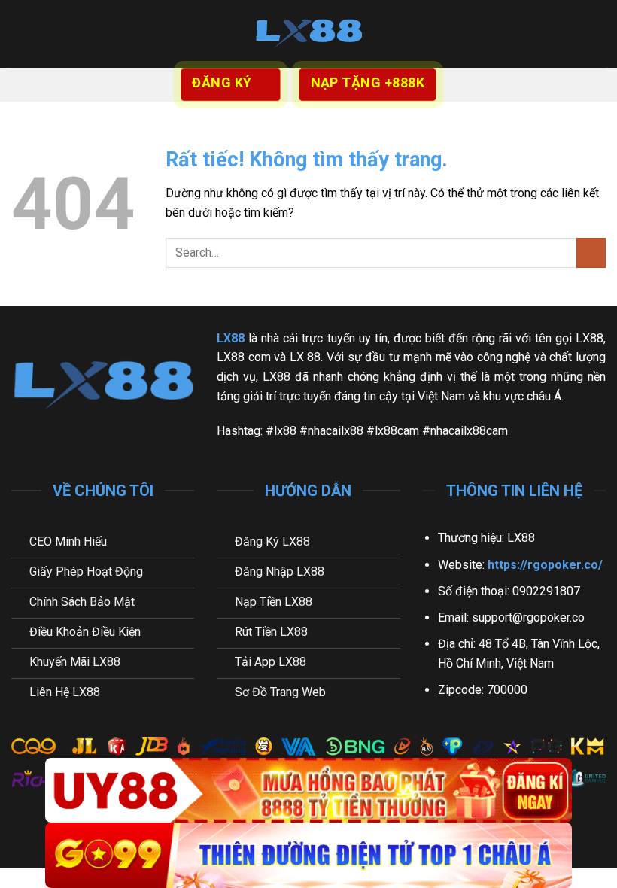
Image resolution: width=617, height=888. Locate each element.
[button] (20, 33)
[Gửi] (591, 252)
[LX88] (308, 34)
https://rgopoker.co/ (545, 565)
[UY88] (308, 790)
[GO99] (308, 855)
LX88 (231, 338)
